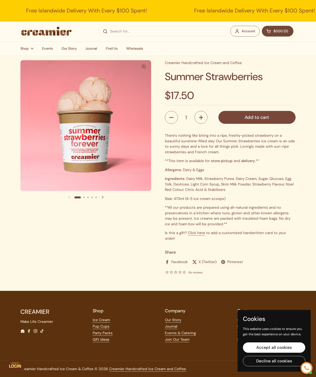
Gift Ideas (101, 339)
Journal (171, 326)
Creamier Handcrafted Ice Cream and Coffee (147, 368)
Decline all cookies (274, 361)
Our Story (173, 319)
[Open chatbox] (307, 368)
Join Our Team (177, 339)
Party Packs (103, 333)
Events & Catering (180, 333)
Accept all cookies (274, 347)
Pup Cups (101, 326)
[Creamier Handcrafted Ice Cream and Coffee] (46, 31)
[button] (77, 197)
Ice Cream (101, 319)
